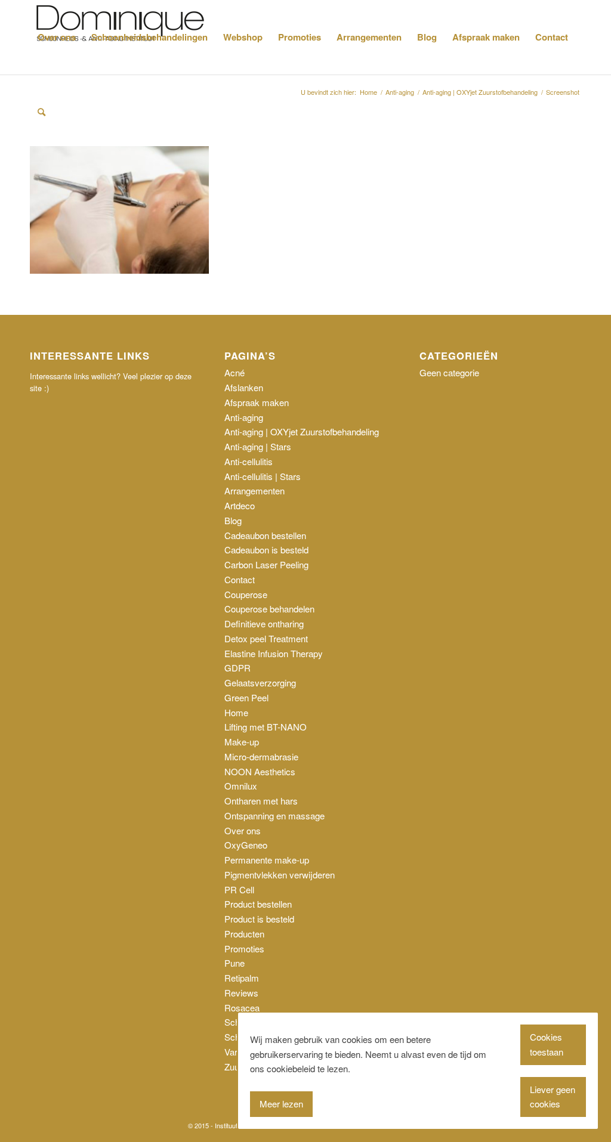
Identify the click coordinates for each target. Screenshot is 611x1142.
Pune (234, 963)
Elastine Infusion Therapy (273, 653)
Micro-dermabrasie (261, 756)
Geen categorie (449, 372)
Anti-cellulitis (248, 461)
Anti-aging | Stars (257, 446)
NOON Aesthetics (259, 771)
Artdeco (239, 505)
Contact (239, 579)
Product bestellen (258, 903)
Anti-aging (243, 417)
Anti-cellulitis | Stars (262, 476)
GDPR (237, 667)
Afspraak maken (256, 402)
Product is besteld (259, 918)
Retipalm (241, 977)
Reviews (241, 992)
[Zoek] (41, 112)
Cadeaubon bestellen (265, 535)
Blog (233, 520)
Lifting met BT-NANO (265, 726)
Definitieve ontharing (264, 623)
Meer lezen (281, 1103)
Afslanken (243, 387)
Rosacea (242, 1007)
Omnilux (240, 785)
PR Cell (239, 889)
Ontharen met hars (261, 800)
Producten (244, 933)
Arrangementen (254, 490)
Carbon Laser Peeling (266, 564)
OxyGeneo (245, 844)
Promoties (244, 948)
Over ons (242, 830)
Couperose (245, 594)
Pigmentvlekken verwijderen (279, 874)
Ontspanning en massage (274, 815)
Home (236, 712)
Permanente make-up (266, 859)
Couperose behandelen (269, 608)
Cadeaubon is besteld (266, 549)
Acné (234, 372)
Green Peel (246, 697)
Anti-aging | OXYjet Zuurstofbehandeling (301, 431)
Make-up (241, 741)
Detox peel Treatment (266, 638)
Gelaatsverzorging (260, 682)
